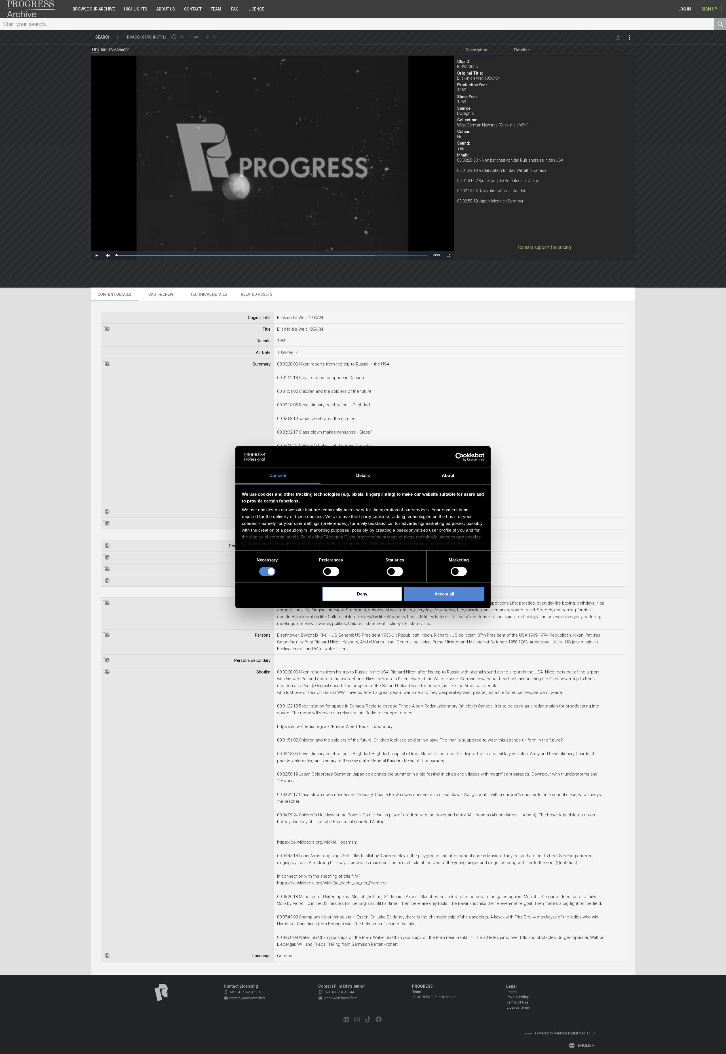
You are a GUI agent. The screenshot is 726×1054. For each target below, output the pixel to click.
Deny (362, 594)
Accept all (444, 594)
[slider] (271, 255)
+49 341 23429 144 (336, 992)
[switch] (331, 571)
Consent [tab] (277, 475)
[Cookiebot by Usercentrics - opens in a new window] (459, 457)
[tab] (476, 50)
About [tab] (448, 475)
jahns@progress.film (337, 998)
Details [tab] (363, 475)
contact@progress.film (244, 998)
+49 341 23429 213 (242, 992)
